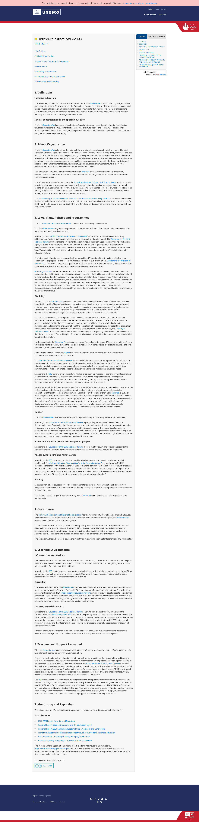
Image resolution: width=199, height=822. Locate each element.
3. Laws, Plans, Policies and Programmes (52, 61)
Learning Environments (46, 71)
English (150, 9)
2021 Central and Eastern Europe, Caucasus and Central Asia (71, 729)
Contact (62, 802)
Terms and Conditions (40, 802)
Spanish (163, 9)
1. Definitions (40, 51)
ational (66, 447)
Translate (162, 75)
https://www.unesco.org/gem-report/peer (52, 748)
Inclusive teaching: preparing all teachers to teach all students (65, 740)
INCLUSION (143, 44)
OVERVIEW (142, 41)
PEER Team (53, 802)
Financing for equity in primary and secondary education (152, 61)
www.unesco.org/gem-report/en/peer (141, 3)
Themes (142, 36)
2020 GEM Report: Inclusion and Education (56, 721)
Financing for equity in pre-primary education (150, 56)
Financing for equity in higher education (151, 66)
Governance (41, 66)
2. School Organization (44, 56)
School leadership (146, 52)
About (162, 14)
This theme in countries (157, 36)
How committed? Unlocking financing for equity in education (64, 736)
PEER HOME (150, 14)
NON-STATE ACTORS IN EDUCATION (152, 47)
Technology (144, 50)
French (157, 9)
